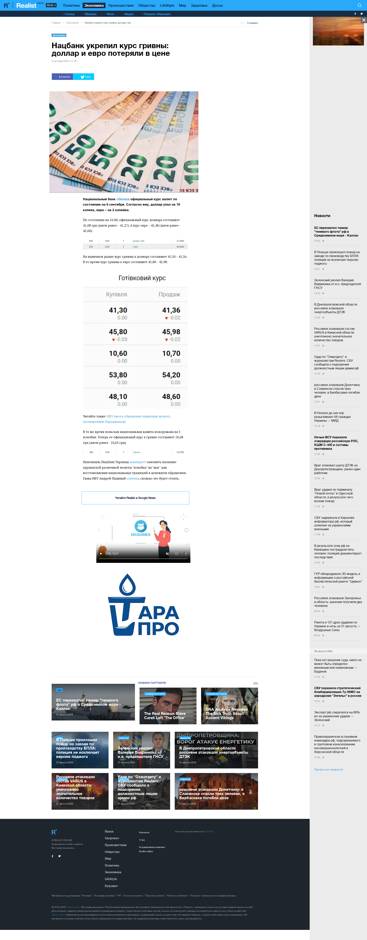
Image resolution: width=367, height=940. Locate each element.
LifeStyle (167, 5)
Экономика (94, 5)
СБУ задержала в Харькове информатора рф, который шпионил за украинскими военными (334, 523)
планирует (138, 462)
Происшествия (120, 5)
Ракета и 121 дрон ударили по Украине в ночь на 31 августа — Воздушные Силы (337, 626)
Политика (71, 5)
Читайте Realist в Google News (135, 497)
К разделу (252, 23)
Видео (129, 14)
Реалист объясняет (158, 14)
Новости (123, 738)
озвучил (133, 478)
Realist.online (73, 907)
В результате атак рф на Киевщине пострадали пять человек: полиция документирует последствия (338, 551)
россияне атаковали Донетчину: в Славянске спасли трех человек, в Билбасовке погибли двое (337, 390)
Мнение (91, 14)
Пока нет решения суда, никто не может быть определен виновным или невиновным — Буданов (338, 665)
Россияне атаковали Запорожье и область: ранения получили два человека (338, 601)
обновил (122, 199)
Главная (56, 22)
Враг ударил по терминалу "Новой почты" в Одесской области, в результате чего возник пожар (333, 495)
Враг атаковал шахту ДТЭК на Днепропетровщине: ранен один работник (337, 469)
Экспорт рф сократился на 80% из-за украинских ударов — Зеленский (337, 716)
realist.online (58, 914)
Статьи (70, 14)
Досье (217, 5)
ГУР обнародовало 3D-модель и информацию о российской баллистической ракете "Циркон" (338, 577)
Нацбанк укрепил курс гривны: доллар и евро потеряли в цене (108, 22)
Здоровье (199, 5)
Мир (182, 5)
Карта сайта (58, 903)
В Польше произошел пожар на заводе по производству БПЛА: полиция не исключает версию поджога (337, 257)
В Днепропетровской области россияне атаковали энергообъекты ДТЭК (335, 308)
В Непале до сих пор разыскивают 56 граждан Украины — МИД (332, 416)
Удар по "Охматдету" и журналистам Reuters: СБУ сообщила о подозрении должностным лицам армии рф (336, 362)
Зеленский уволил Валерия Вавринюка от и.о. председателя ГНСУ (337, 283)
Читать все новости (328, 769)
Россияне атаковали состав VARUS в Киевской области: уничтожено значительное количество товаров (334, 334)
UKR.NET (209, 831)
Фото (110, 14)
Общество (146, 5)
